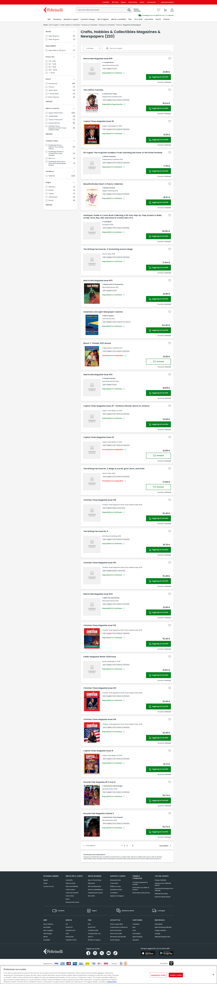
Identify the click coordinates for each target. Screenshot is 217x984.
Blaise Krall (108, 284)
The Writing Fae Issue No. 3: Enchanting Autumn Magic (108, 249)
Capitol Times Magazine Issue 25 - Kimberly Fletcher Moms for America (116, 406)
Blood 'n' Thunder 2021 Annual (97, 343)
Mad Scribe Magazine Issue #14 (98, 594)
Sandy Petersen (109, 378)
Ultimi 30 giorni (53, 39)
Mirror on (51, 158)
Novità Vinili (70, 937)
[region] (108, 975)
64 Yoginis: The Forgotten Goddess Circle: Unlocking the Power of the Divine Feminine (122, 152)
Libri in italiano (48, 924)
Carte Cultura (70, 890)
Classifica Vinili (71, 940)
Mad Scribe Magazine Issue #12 (97, 374)
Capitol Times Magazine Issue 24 (98, 437)
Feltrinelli (51, 176)
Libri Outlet (46, 927)
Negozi (123, 2)
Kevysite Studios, (107, 820)
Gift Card (115, 2)
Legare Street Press (55, 113)
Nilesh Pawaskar (110, 156)
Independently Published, (110, 159)
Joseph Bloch (109, 62)
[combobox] (104, 10)
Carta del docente (72, 893)
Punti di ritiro (133, 2)
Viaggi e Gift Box (160, 930)
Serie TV (90, 937)
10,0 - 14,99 (52, 64)
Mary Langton (109, 316)
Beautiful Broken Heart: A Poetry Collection (103, 184)
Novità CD (69, 927)
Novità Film (92, 927)
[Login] (172, 10)
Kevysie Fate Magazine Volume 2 (98, 813)
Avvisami (160, 361)
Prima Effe (91, 896)
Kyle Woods (115, 598)
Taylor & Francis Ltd (55, 120)
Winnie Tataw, (106, 254)
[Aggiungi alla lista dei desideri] (169, 58)
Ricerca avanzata (137, 10)
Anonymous (52, 83)
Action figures (115, 940)
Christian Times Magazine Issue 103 (99, 688)
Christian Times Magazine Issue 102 (99, 625)
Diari (134, 927)
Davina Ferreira (109, 188)
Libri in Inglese (48, 930)
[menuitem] (49, 19)
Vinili (67, 933)
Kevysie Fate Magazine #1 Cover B (99, 782)
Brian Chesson (53, 97)
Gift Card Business (94, 886)
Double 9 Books (54, 123)
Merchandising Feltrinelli (163, 927)
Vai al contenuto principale (53, 2)
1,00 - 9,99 (52, 61)
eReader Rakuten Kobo (162, 937)
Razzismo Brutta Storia (162, 897)
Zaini (134, 930)
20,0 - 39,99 (52, 70)
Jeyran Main (52, 90)
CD (67, 924)
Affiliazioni (91, 883)
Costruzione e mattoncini (119, 927)
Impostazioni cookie (158, 975)
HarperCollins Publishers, (110, 97)
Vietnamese (53, 197)
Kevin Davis (108, 786)
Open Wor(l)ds (137, 937)
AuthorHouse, (106, 319)
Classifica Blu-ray (94, 933)
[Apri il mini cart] (165, 10)
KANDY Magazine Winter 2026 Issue (99, 657)
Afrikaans (51, 187)
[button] (129, 10)
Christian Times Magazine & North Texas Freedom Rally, (120, 505)
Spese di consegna (117, 896)
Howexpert (108, 222)
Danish (50, 190)
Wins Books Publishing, (109, 536)
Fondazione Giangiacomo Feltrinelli (164, 889)
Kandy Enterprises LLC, (109, 661)
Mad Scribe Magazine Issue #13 (97, 280)
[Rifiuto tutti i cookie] (213, 974)
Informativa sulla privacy (141, 893)
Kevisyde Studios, (108, 789)
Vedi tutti (49, 101)
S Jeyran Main (53, 94)
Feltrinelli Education (161, 894)
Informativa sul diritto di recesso (140, 889)
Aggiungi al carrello (160, 77)
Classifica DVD (93, 930)
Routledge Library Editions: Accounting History (55, 147)
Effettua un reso (115, 886)
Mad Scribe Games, (108, 65)
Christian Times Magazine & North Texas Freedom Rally (57, 128)
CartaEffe (105, 2)
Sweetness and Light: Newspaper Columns (103, 312)
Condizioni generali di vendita (140, 883)
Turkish (51, 194)
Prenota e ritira (70, 883)
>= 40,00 (51, 73)
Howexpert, (105, 225)
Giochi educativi (116, 930)
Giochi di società (116, 933)
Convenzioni (151, 2)
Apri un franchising (94, 880)
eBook (45, 937)
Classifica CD (70, 930)
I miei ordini (114, 883)
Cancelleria (136, 933)
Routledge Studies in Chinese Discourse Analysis (56, 153)
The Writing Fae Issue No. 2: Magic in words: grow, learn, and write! (114, 468)
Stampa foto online (72, 902)
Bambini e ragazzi (94, 940)
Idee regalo (159, 924)
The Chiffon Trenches (93, 90)
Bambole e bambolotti (118, 937)
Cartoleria (135, 924)
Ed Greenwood (118, 284)
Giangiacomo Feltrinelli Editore (163, 884)
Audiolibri (46, 940)
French (50, 200)
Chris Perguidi (118, 817)
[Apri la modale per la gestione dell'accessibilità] (171, 963)
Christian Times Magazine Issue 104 (99, 719)
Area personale (115, 880)
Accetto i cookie (176, 975)
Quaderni (135, 940)
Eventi (142, 2)
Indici (68, 899)
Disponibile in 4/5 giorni (57, 50)
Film (89, 924)
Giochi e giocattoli (116, 924)
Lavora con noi (48, 886)
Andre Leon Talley (110, 94)
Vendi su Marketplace (95, 890)
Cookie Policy (112, 982)
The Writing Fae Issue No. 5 (95, 531)
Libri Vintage (47, 933)
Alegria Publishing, (108, 191)
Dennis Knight (118, 786)
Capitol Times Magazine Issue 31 (98, 751)
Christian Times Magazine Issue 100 (99, 562)
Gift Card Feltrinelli (72, 886)
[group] (141, 15)
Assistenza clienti (167, 2)
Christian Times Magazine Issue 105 (99, 500)
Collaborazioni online (95, 893)
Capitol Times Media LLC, (110, 126)
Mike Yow (107, 598)
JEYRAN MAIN (53, 116)
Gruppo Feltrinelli (160, 880)
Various (51, 87)
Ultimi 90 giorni (53, 36)
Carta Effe (69, 880)
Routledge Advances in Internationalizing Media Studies (57, 163)
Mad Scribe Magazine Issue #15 (97, 58)
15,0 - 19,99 (52, 67)
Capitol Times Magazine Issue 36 (98, 121)
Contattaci (114, 893)
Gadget (157, 933)
